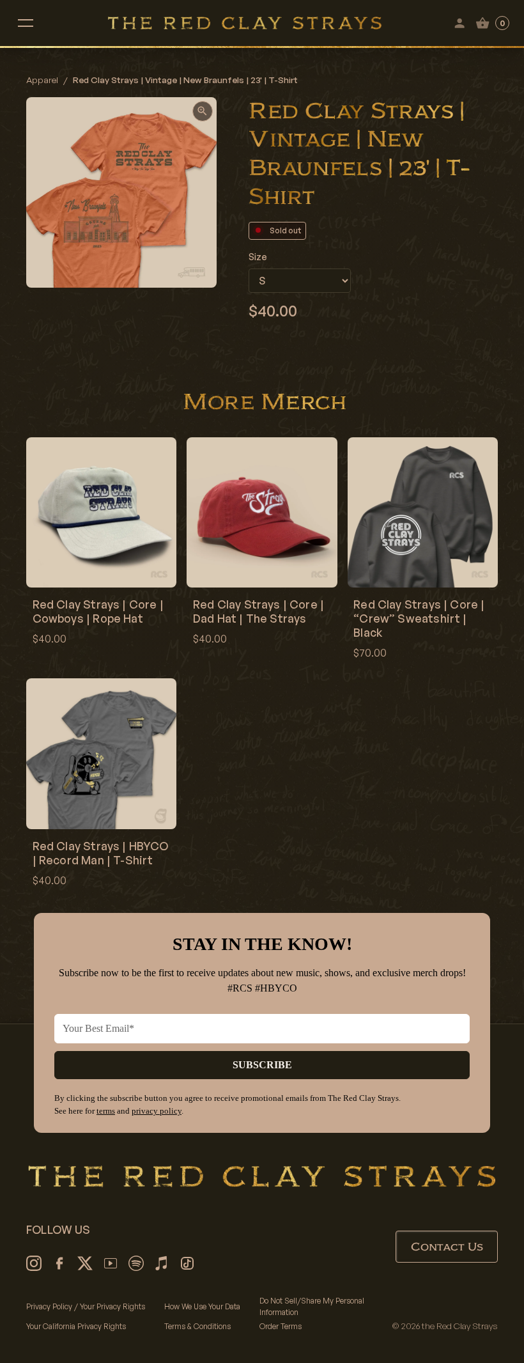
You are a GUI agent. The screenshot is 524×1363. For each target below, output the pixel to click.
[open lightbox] (202, 111)
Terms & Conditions (197, 1326)
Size (258, 256)
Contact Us (447, 1247)
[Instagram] (34, 1263)
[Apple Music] (161, 1263)
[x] (85, 1263)
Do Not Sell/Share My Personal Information (311, 1306)
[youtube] (110, 1263)
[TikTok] (187, 1263)
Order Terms (280, 1326)
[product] (101, 546)
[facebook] (59, 1263)
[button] (25, 23)
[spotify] (136, 1263)
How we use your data (202, 1306)
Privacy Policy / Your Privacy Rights (85, 1306)
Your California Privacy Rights (76, 1326)
